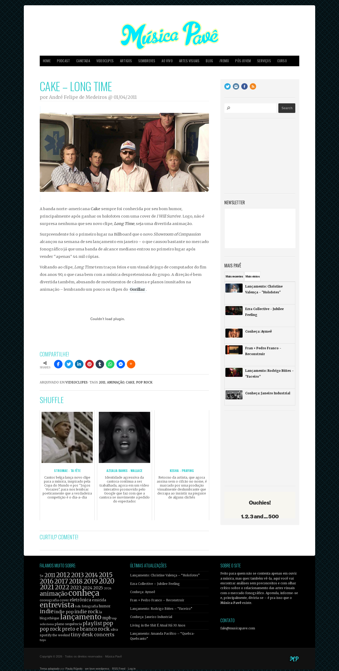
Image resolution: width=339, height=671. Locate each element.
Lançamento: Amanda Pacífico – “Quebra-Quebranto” (162, 636)
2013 (77, 575)
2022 (62, 587)
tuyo (43, 640)
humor (105, 606)
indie (46, 611)
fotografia (90, 606)
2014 (91, 575)
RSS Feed (118, 668)
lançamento (80, 616)
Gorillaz (137, 289)
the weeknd (61, 635)
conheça (83, 593)
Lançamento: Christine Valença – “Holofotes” (165, 575)
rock (104, 629)
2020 (106, 581)
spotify (46, 635)
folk (78, 606)
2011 (102, 382)
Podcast (63, 60)
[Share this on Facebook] (58, 364)
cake (130, 382)
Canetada (83, 60)
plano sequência (68, 624)
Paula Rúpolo (73, 668)
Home (47, 60)
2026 (107, 588)
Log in (132, 668)
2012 (63, 575)
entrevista (57, 605)
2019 (90, 581)
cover (64, 600)
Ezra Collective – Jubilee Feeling (155, 584)
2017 (61, 581)
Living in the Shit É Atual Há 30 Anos (157, 625)
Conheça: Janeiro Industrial (151, 617)
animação (115, 382)
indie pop (64, 611)
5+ (42, 576)
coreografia (49, 600)
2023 (76, 588)
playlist (92, 623)
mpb (106, 617)
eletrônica (80, 599)
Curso (282, 60)
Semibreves (146, 60)
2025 (98, 587)
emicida (99, 600)
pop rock (144, 382)
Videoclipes (105, 60)
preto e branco (79, 629)
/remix (224, 60)
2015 (106, 575)
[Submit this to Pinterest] (89, 364)
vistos (253, 276)
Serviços (264, 60)
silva (114, 630)
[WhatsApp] (110, 364)
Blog (209, 60)
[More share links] (131, 364)
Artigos (126, 60)
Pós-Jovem (243, 60)
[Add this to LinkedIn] (79, 364)
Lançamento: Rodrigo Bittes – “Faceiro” (161, 609)
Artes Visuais (189, 60)
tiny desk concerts (92, 635)
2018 (76, 581)
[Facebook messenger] (121, 364)
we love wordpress (97, 668)
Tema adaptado (50, 668)
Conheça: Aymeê (142, 592)
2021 (47, 587)
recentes (234, 276)
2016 (46, 581)
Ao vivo (167, 60)
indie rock (86, 611)
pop (108, 623)
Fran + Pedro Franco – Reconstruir (157, 600)
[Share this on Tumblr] (100, 364)
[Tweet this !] (69, 364)
